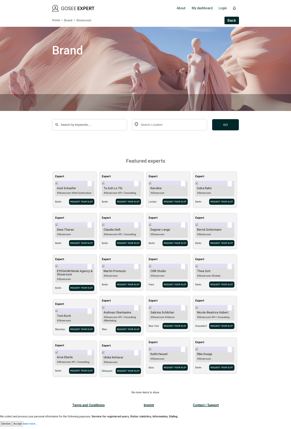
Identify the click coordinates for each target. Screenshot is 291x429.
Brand (68, 20)
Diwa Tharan (65, 229)
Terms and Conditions (88, 405)
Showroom (83, 20)
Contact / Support (206, 405)
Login (223, 8)
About (181, 8)
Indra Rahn (204, 188)
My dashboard (202, 8)
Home (56, 20)
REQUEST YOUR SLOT (81, 202)
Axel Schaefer (66, 188)
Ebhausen (107, 371)
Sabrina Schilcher (162, 312)
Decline (6, 423)
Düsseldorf (201, 326)
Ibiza (151, 367)
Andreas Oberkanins (117, 312)
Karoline (156, 188)
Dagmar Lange (160, 229)
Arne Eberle (65, 357)
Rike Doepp (204, 354)
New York (154, 326)
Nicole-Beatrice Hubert (213, 312)
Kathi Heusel (158, 354)
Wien (104, 329)
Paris (151, 284)
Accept (17, 423)
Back (231, 20)
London (153, 201)
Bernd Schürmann (209, 229)
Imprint (149, 405)
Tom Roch (64, 316)
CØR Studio (158, 271)
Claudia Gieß (112, 229)
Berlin (58, 201)
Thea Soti (203, 271)
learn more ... (30, 423)
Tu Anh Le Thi (113, 188)
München (60, 329)
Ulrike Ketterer (113, 357)
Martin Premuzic (115, 271)
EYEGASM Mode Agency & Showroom (75, 272)
